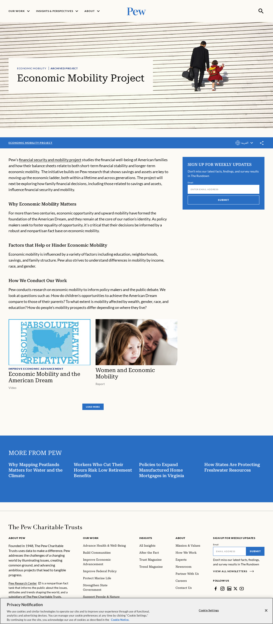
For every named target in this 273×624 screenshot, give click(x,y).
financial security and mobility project (50, 159)
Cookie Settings (209, 610)
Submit (223, 199)
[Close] (266, 610)
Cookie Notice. (120, 619)
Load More (93, 406)
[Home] (45, 527)
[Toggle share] (261, 143)
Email (190, 182)
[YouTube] (241, 588)
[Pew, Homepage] (136, 11)
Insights (145, 538)
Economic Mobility (31, 68)
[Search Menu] (261, 11)
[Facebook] (215, 588)
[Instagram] (222, 588)
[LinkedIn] (229, 588)
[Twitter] (235, 589)
